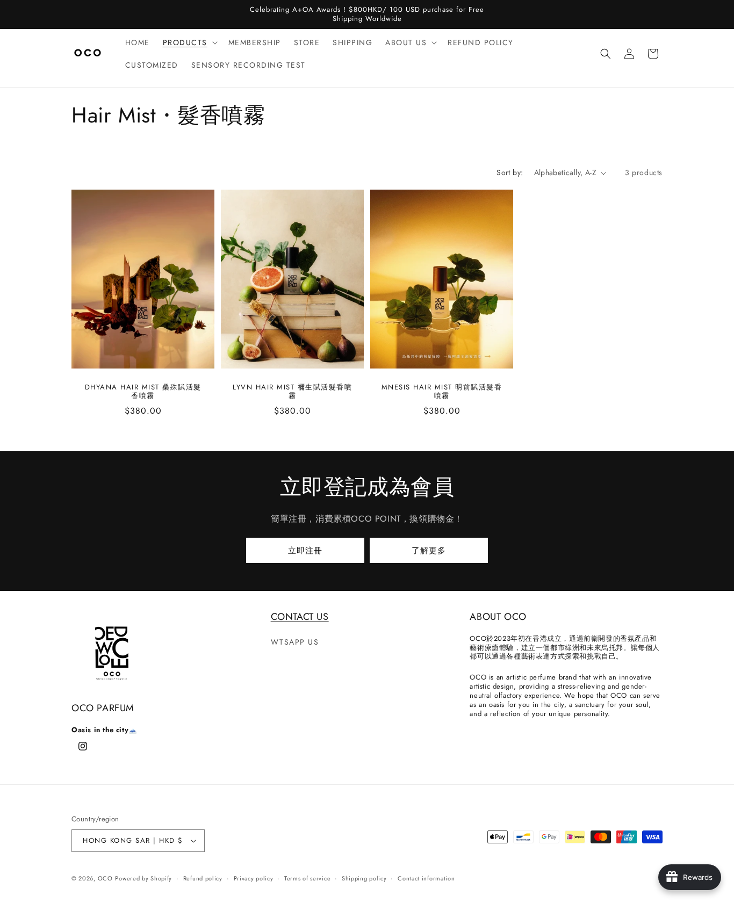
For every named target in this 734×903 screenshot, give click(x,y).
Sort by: (509, 172)
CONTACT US (300, 617)
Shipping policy (364, 878)
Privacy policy (254, 878)
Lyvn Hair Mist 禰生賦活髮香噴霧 (292, 392)
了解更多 (429, 551)
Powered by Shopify (143, 878)
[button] (189, 42)
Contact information (426, 878)
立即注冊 (305, 551)
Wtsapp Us (295, 642)
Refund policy (202, 878)
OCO (105, 878)
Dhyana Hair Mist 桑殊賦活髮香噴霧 (143, 392)
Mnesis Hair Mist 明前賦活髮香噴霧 (442, 392)
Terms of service (307, 878)
